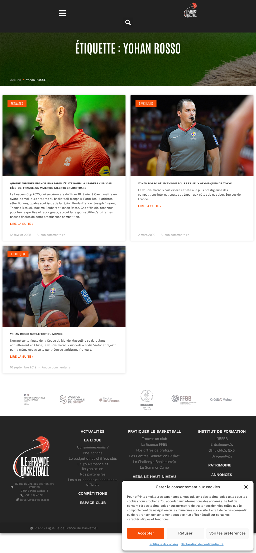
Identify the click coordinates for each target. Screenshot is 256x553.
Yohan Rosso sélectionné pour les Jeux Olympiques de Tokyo (185, 183)
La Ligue (93, 440)
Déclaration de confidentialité (202, 544)
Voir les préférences (227, 533)
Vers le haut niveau (154, 476)
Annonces (221, 474)
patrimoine (220, 465)
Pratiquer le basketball (154, 431)
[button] (246, 486)
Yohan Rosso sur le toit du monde (36, 334)
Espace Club (93, 502)
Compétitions (92, 493)
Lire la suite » (22, 224)
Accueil (15, 80)
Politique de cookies (164, 544)
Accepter (146, 533)
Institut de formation (222, 431)
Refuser (185, 533)
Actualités (92, 431)
